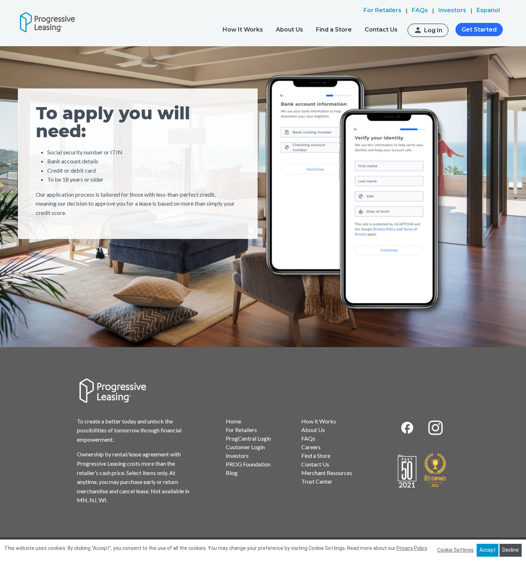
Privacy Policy (411, 548)
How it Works (318, 421)
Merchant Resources (326, 472)
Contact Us (381, 29)
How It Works (243, 29)
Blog (232, 472)
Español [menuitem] (488, 10)
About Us (289, 29)
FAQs (308, 438)
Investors (237, 455)
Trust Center (316, 481)
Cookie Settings (455, 550)
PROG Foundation (248, 464)
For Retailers (241, 429)
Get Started (479, 29)
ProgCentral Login (248, 438)
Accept (487, 550)
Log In (433, 30)
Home (233, 421)
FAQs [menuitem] (420, 10)
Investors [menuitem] (452, 10)
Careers (311, 446)
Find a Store (334, 29)
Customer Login (245, 446)
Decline (510, 550)
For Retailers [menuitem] (382, 10)
